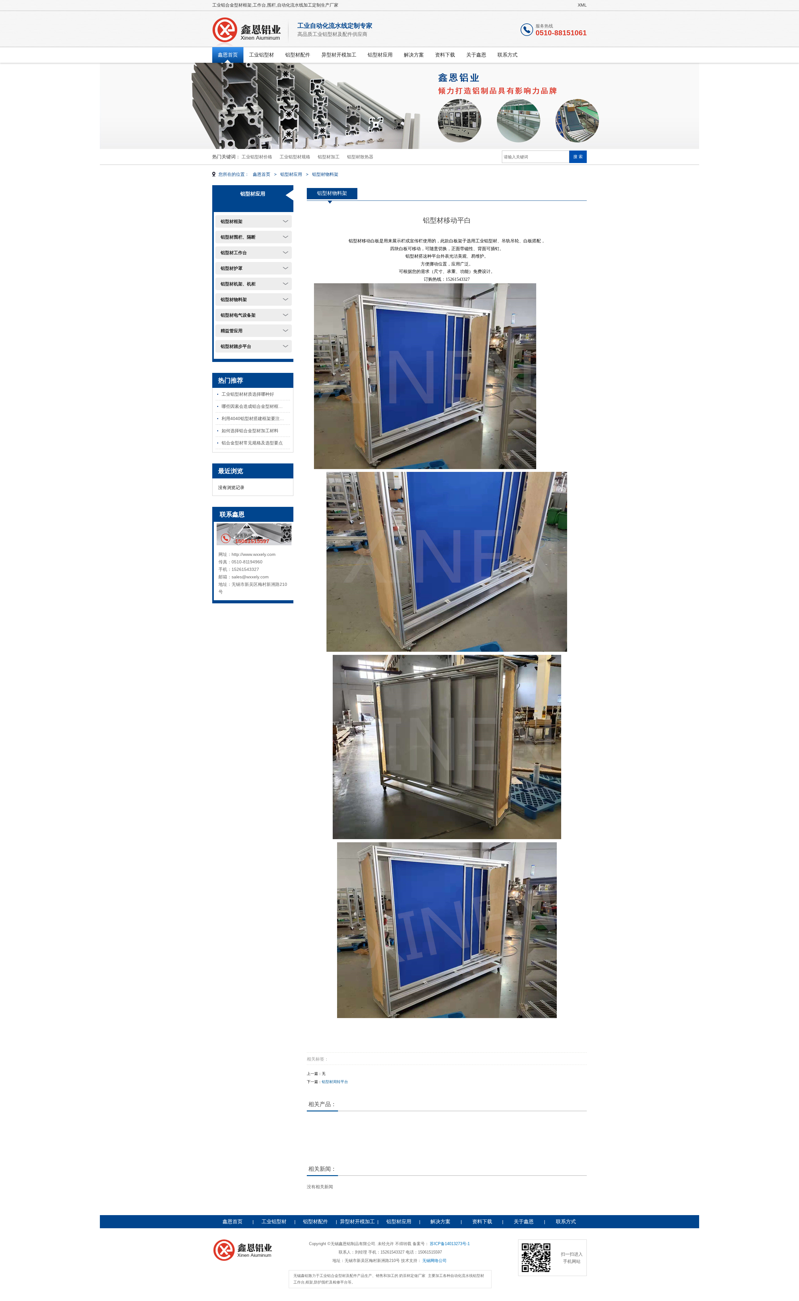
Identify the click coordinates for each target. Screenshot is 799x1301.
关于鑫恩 (476, 54)
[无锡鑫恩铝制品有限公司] (251, 30)
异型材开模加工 (338, 54)
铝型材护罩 (232, 268)
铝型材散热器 (360, 156)
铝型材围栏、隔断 (238, 237)
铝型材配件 (297, 54)
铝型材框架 (232, 221)
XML (582, 4)
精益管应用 (232, 330)
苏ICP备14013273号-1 (450, 1243)
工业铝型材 (261, 54)
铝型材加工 (329, 156)
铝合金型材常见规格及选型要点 (252, 442)
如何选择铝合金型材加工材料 (250, 430)
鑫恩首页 (228, 54)
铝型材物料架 (325, 174)
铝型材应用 (380, 54)
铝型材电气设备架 (238, 315)
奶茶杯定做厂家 (412, 1276)
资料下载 (445, 54)
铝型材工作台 (234, 252)
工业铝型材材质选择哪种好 (248, 394)
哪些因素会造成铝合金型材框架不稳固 (256, 406)
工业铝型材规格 (295, 156)
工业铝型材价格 (257, 156)
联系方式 (507, 54)
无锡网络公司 (434, 1260)
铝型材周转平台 (335, 1082)
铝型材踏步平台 (236, 346)
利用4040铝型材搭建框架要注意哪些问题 (256, 418)
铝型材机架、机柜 (238, 283)
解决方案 (414, 54)
